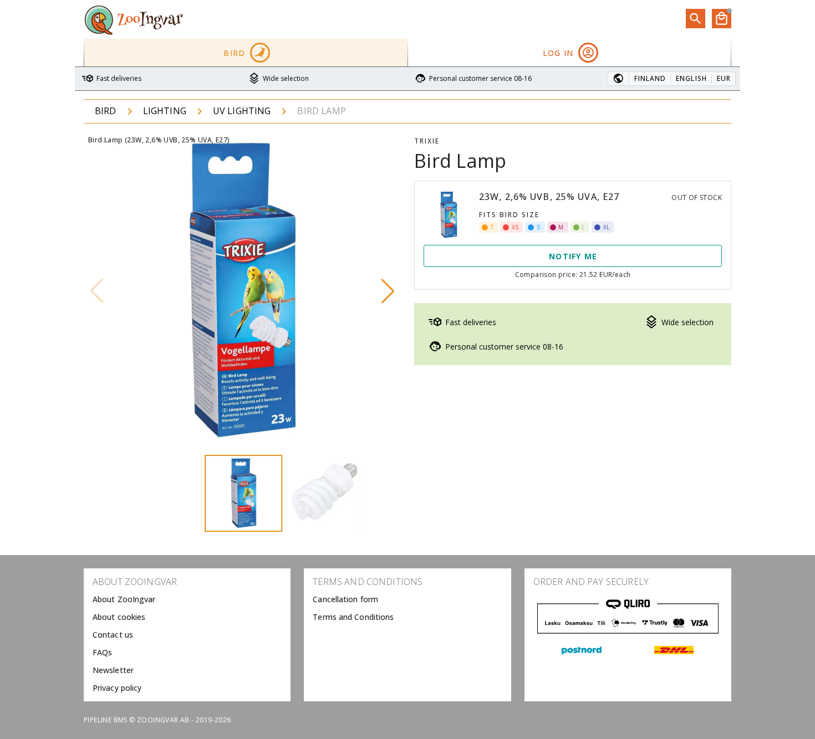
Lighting (164, 111)
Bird (105, 111)
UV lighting (242, 111)
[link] (187, 599)
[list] (187, 634)
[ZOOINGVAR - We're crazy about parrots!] (134, 19)
